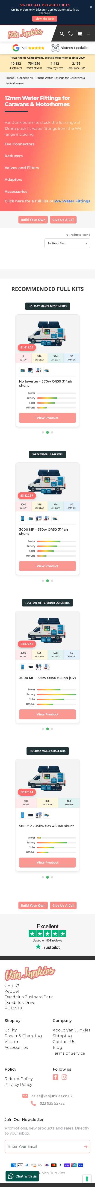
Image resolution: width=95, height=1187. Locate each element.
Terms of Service (69, 1053)
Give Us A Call (63, 219)
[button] (88, 33)
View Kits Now (45, 18)
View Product (48, 418)
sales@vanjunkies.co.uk (52, 1095)
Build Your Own (33, 219)
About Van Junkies (71, 1030)
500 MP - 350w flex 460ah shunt (46, 826)
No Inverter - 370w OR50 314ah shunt (45, 383)
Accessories (16, 1047)
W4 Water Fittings (72, 201)
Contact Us (64, 1042)
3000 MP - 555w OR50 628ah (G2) (47, 678)
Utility (11, 1030)
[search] (62, 33)
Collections (25, 78)
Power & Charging (23, 1036)
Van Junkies (53, 1173)
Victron (12, 1042)
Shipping (62, 1036)
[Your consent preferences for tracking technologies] (87, 1178)
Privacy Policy (18, 1084)
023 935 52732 (52, 1103)
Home (10, 78)
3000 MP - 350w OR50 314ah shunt (43, 532)
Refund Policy (19, 1079)
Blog (57, 1047)
